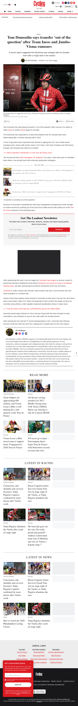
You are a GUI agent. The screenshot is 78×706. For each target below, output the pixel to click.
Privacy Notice (63, 235)
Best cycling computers (39, 662)
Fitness (51, 11)
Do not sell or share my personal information (46, 684)
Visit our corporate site (63, 699)
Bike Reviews (56, 655)
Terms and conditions (41, 681)
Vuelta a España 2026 (45, 17)
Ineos (10, 130)
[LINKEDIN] (23, 333)
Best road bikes (39, 652)
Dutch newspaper (31, 157)
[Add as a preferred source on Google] (39, 691)
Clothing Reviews (56, 662)
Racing (18, 11)
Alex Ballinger (32, 60)
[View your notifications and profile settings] (15, 5)
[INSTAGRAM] (20, 333)
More (69, 11)
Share (8, 121)
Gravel (60, 11)
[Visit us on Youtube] (71, 3)
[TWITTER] (16, 333)
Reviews (27, 11)
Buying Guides (39, 11)
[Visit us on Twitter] (66, 3)
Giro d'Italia (22, 655)
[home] (5, 11)
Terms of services (31, 235)
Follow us (61, 121)
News (10, 11)
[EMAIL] (26, 333)
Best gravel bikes (39, 655)
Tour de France (22, 652)
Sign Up (18, 685)
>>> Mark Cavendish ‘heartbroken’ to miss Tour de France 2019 (27, 153)
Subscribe (68, 6)
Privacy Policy (24, 692)
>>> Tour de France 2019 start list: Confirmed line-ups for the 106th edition (31, 309)
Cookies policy (69, 681)
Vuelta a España (22, 659)
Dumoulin (7, 291)
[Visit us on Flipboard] (74, 3)
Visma (22, 130)
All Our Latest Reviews (56, 652)
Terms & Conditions (16, 693)
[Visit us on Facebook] (68, 3)
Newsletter (71, 121)
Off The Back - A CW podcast (68, 17)
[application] (39, 262)
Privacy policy (56, 681)
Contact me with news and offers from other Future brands (18, 680)
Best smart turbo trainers (39, 659)
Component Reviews (56, 659)
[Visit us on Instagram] (63, 3)
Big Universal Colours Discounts (22, 17)
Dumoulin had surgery (47, 280)
